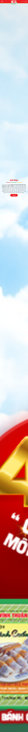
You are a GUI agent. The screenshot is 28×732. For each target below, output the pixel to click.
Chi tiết (14, 195)
